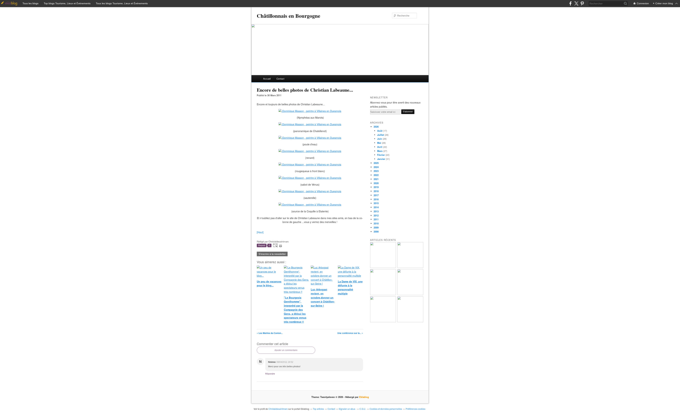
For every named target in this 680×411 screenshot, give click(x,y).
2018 (376, 191)
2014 (376, 207)
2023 (376, 171)
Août (379, 130)
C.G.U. (362, 408)
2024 (376, 167)
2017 (376, 195)
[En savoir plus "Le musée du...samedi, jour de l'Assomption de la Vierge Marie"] (410, 321)
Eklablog (364, 397)
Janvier (381, 159)
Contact (280, 78)
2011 (376, 219)
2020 (376, 183)
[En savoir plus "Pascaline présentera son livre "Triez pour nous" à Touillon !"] (383, 321)
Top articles (318, 408)
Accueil (267, 78)
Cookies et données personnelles (386, 408)
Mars (379, 151)
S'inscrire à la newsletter (272, 254)
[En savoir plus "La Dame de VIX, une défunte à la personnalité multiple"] (410, 294)
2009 (376, 227)
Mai (379, 142)
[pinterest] (582, 3)
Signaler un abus (347, 408)
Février (381, 154)
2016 (376, 199)
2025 (376, 163)
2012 (376, 215)
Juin (379, 138)
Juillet (380, 134)
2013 (376, 211)
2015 (376, 203)
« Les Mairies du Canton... (270, 333)
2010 (376, 223)
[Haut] (260, 232)
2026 (376, 126)
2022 (376, 175)
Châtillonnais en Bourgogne (288, 15)
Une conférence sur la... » (350, 333)
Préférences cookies (415, 408)
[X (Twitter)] (576, 3)
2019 (376, 187)
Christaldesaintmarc (278, 408)
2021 (376, 179)
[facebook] (570, 3)
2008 (376, 231)
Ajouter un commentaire (286, 350)
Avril (379, 147)
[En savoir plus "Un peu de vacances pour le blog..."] (383, 267)
